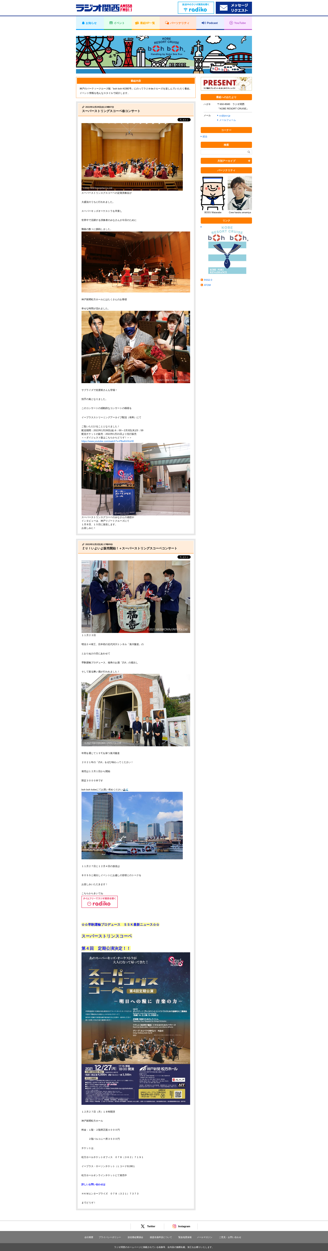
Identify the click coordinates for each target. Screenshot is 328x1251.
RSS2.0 (208, 280)
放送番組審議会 (135, 1237)
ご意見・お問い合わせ (230, 1237)
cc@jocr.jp (224, 115)
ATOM (207, 285)
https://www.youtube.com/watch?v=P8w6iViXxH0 (107, 441)
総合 (205, 136)
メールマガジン (204, 1237)
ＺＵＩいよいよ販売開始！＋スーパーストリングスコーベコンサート (129, 548)
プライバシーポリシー (110, 1237)
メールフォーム (227, 120)
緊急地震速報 (185, 1237)
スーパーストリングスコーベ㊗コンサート (111, 111)
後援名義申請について (161, 1237)
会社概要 (88, 1237)
